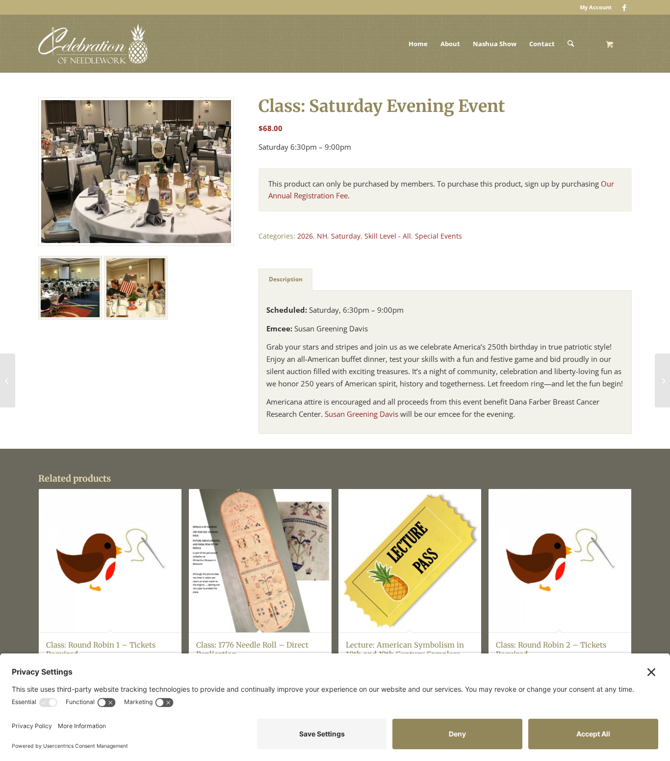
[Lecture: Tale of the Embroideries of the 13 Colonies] (7, 380)
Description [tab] (286, 279)
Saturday (346, 236)
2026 (305, 236)
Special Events (438, 236)
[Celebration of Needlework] (93, 43)
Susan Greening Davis (361, 414)
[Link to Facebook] (624, 7)
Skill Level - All (387, 236)
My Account (596, 7)
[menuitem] (593, 7)
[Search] (570, 43)
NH (322, 236)
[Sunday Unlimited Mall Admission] (662, 380)
